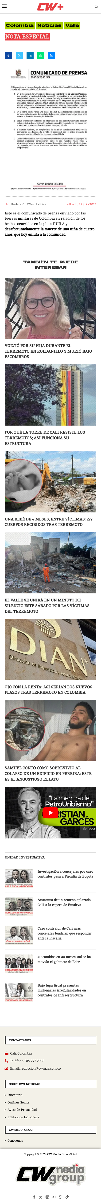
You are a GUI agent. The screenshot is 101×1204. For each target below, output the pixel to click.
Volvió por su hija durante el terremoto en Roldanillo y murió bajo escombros (48, 351)
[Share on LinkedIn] (30, 56)
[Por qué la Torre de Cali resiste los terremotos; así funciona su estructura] (50, 395)
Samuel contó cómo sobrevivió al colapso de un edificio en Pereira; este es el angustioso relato (48, 773)
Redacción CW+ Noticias (28, 204)
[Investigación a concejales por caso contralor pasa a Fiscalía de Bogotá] (19, 878)
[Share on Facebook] (8, 56)
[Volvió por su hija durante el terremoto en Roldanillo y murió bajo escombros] (50, 308)
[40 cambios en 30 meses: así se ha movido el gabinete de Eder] (19, 963)
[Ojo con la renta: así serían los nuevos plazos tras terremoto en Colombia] (50, 649)
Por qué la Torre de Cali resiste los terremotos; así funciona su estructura (45, 438)
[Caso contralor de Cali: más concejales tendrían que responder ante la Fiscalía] (19, 935)
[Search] (96, 6)
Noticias (49, 26)
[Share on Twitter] (19, 56)
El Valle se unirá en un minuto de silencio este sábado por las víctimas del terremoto (47, 606)
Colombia (20, 26)
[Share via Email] (51, 56)
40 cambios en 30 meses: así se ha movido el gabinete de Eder (64, 959)
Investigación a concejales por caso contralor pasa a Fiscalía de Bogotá (65, 874)
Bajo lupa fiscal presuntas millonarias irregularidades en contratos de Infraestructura (62, 990)
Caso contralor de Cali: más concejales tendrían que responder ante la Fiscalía (65, 933)
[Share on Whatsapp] (40, 56)
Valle (72, 26)
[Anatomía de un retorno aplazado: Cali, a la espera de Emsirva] (19, 907)
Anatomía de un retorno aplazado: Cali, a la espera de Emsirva (64, 902)
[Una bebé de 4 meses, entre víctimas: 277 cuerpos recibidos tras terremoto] (50, 481)
